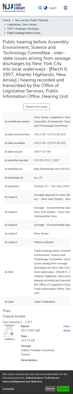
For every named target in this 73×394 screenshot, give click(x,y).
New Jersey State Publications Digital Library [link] (32, 20)
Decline (50, 388)
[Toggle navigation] (65, 8)
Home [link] (6, 20)
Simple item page (36, 107)
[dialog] (36, 382)
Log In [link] (53, 8)
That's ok (63, 388)
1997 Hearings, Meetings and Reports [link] (25, 29)
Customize (8, 388)
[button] (14, 8)
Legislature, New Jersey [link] (22, 24)
